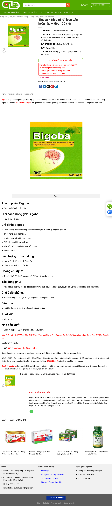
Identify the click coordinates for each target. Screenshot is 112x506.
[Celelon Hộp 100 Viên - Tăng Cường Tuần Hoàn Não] (70, 437)
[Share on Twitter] (44, 86)
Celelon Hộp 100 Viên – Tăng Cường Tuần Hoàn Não (67, 453)
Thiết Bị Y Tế (68, 12)
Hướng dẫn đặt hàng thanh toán (52, 475)
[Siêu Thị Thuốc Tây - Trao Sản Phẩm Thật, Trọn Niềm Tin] (11, 5)
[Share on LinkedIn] (56, 86)
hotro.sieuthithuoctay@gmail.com (20, 488)
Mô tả (4, 94)
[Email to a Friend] (48, 86)
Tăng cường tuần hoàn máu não (42, 17)
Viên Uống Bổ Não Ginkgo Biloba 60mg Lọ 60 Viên (96, 453)
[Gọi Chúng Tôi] (31, 411)
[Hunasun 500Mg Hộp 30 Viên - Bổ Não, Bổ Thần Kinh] (42, 437)
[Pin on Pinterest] (52, 86)
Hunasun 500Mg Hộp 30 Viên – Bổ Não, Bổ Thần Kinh (41, 453)
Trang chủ (3, 17)
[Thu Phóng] (4, 50)
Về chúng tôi (45, 471)
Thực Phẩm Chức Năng (10, 12)
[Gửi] (68, 5)
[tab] (4, 94)
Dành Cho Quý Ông (30, 12)
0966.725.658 (52, 361)
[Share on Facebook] (40, 86)
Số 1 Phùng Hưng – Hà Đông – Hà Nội (22, 348)
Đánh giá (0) (28, 94)
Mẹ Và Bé (58, 12)
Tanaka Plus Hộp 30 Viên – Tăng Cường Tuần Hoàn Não (13, 453)
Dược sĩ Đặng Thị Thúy (49, 478)
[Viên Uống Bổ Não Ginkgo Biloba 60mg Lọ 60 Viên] (97, 437)
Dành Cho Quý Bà (46, 12)
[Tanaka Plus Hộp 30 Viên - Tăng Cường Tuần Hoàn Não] (14, 437)
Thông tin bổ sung (15, 94)
